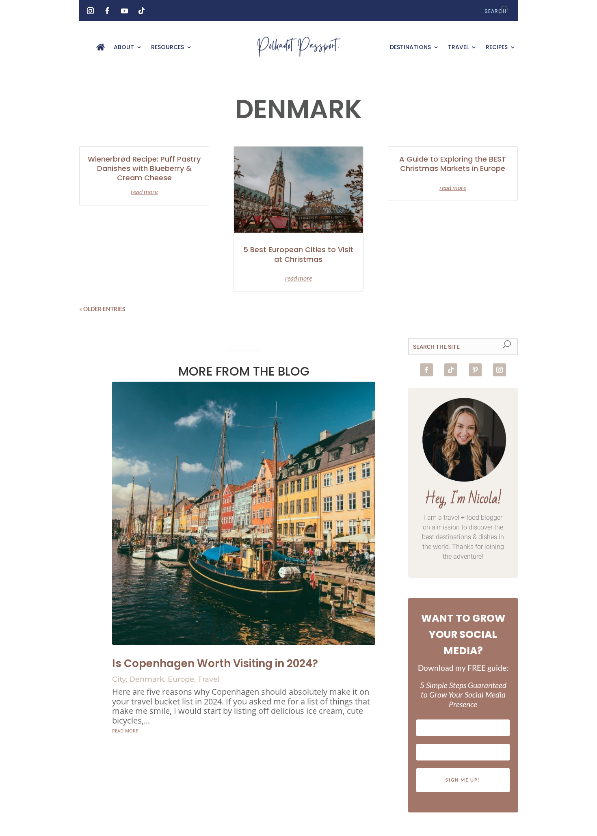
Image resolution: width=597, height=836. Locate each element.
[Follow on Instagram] (90, 11)
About (124, 47)
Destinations (410, 47)
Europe (181, 679)
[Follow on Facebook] (107, 11)
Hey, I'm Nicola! (463, 498)
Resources (167, 47)
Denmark (146, 679)
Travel (458, 47)
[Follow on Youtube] (124, 11)
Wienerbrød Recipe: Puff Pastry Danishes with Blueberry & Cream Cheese (144, 168)
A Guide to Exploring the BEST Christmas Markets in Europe (452, 163)
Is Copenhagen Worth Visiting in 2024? (215, 663)
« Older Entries (102, 308)
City (118, 679)
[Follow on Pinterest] (475, 369)
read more (144, 191)
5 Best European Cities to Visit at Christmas (298, 254)
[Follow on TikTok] (141, 11)
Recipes (497, 47)
